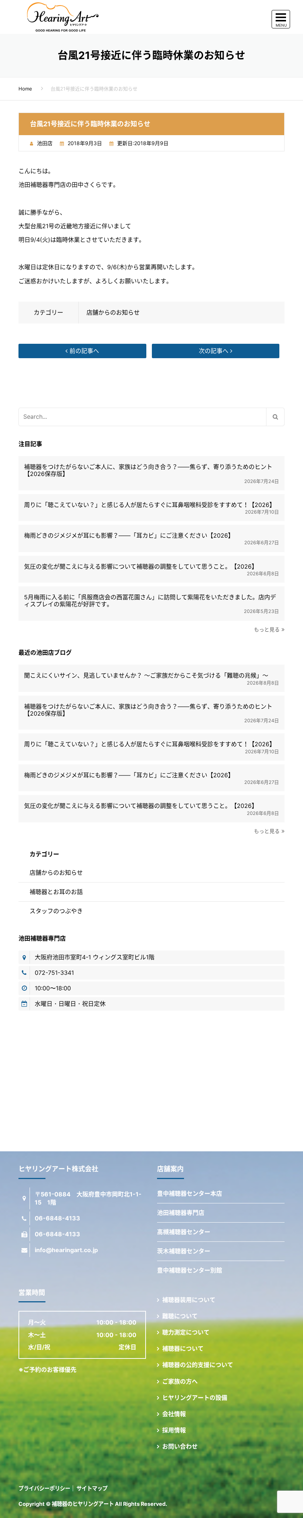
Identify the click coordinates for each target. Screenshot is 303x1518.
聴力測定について (186, 1332)
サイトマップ (92, 1488)
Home (25, 89)
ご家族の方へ (180, 1381)
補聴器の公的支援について (197, 1364)
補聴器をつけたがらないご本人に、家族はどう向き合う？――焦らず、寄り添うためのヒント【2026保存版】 (148, 470)
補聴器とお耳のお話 (56, 891)
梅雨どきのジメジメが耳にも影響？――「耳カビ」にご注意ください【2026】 (129, 535)
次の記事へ (214, 350)
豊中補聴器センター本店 (189, 1193)
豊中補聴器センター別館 (189, 1270)
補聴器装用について (188, 1299)
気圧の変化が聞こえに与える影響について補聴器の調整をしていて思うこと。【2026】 (141, 566)
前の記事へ (83, 350)
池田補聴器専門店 (180, 1212)
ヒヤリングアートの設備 (194, 1397)
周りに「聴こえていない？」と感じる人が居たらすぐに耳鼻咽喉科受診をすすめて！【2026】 (149, 504)
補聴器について (183, 1348)
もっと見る (267, 629)
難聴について (180, 1316)
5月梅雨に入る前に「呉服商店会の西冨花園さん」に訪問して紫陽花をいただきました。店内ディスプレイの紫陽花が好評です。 (150, 601)
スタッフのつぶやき (56, 911)
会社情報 (174, 1414)
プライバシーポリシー (44, 1488)
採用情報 (174, 1430)
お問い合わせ (180, 1446)
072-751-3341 (54, 972)
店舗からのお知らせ (113, 312)
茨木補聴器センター (183, 1251)
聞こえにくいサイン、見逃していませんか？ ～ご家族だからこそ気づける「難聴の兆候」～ (146, 675)
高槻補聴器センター (183, 1232)
